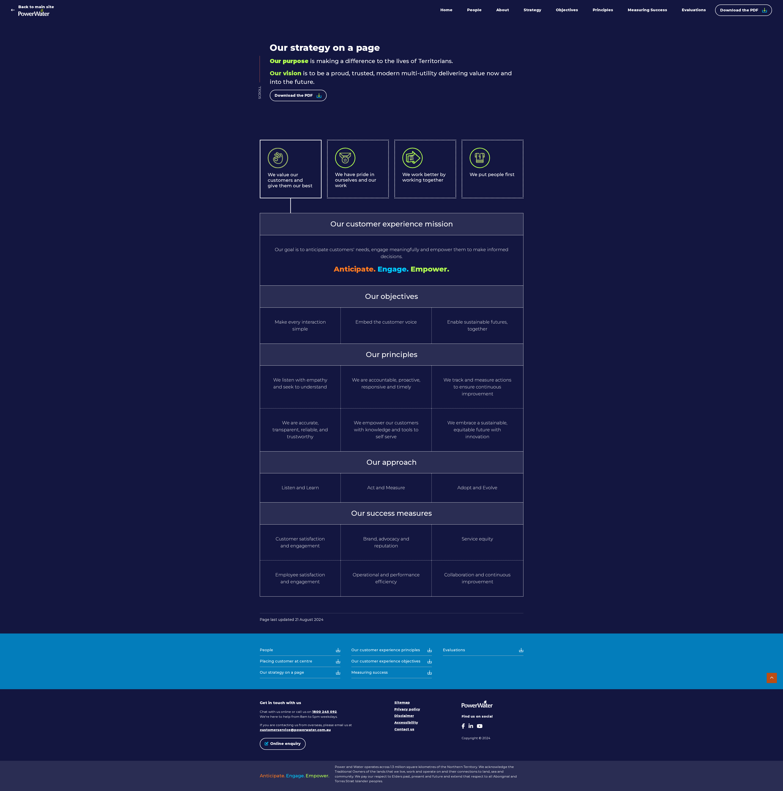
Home (446, 10)
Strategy (532, 10)
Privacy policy (407, 709)
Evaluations (694, 10)
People (474, 10)
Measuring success (369, 672)
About (502, 10)
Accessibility (406, 722)
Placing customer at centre (286, 661)
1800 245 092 (324, 712)
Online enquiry (285, 743)
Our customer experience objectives (385, 661)
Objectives (567, 10)
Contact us (404, 729)
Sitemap (402, 702)
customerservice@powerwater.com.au (295, 730)
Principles (603, 10)
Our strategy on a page (282, 672)
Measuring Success (647, 10)
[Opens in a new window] (463, 726)
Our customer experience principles (385, 650)
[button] (298, 95)
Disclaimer (404, 716)
